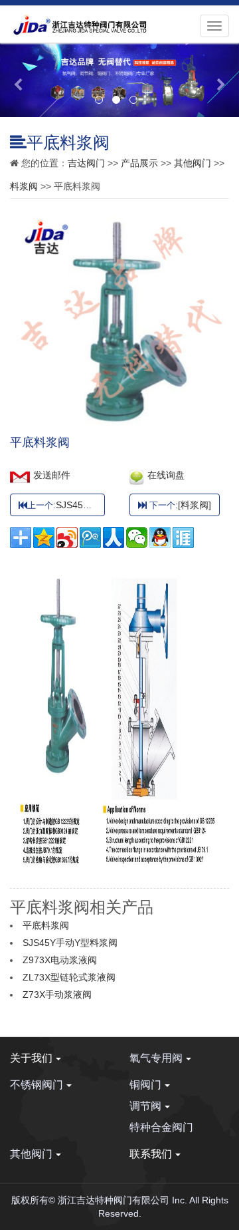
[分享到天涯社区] (183, 537)
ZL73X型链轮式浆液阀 (69, 977)
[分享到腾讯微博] (90, 537)
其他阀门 (192, 163)
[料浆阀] (194, 505)
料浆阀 (24, 186)
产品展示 (139, 163)
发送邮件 (51, 475)
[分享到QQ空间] (43, 537)
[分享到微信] (136, 537)
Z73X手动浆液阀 (57, 994)
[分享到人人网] (113, 537)
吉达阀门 (86, 163)
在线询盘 (166, 475)
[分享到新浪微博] (67, 537)
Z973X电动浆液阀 (60, 960)
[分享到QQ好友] (160, 537)
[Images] (119, 218)
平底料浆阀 (46, 925)
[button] (18, 80)
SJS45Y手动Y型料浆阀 (103, 505)
